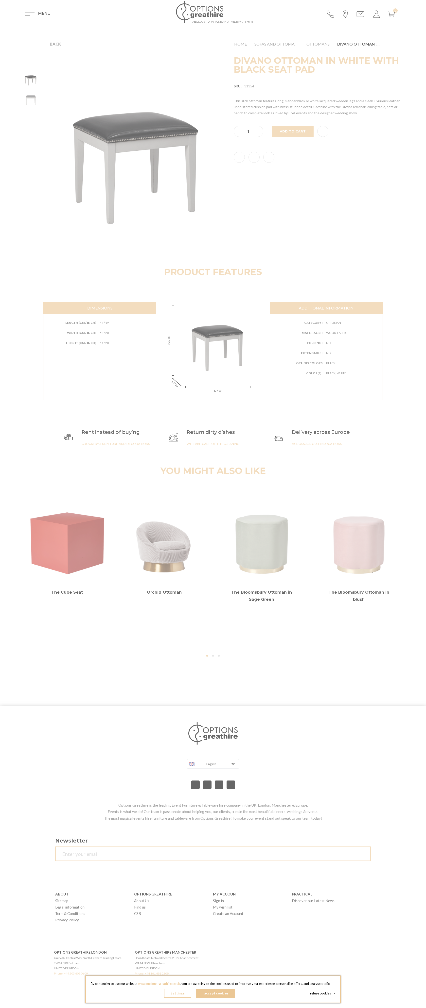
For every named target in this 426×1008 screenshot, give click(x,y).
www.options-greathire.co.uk (159, 984)
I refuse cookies (321, 993)
